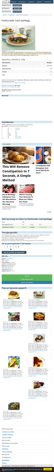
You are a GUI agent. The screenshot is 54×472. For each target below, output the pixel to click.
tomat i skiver (18, 136)
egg (16, 132)
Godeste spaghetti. (32, 367)
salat (16, 135)
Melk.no (4, 463)
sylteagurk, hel (18, 138)
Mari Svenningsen (10, 51)
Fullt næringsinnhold (27, 279)
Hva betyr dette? (43, 227)
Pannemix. (5, 322)
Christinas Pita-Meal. (33, 343)
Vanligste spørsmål (7, 434)
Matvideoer (5, 449)
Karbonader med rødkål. (33, 389)
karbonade (17, 128)
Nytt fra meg (5, 446)
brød (16, 133)
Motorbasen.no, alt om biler (10, 443)
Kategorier (39, 1)
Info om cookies (6, 437)
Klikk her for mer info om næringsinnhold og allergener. (14, 82)
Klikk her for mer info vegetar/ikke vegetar (11, 87)
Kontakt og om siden (8, 432)
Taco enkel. (5, 411)
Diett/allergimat (22, 1)
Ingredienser (31, 1)
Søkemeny (13, 1)
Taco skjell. (5, 369)
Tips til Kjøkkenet (7, 452)
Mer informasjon (10, 470)
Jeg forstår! (48, 469)
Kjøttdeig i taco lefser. (33, 321)
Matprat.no (7, 259)
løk (15, 131)
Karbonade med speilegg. (34, 299)
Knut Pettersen (9, 258)
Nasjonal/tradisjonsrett (7, 268)
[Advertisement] (27, 107)
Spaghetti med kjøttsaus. (8, 299)
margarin (17, 129)
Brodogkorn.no (6, 457)
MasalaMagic (5, 460)
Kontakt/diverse (47, 1)
